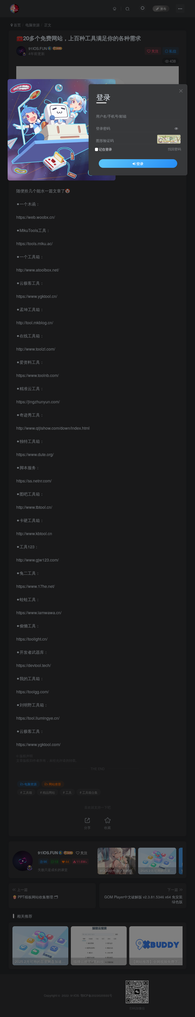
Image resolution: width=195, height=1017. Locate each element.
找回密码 (174, 149)
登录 (139, 163)
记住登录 (105, 149)
